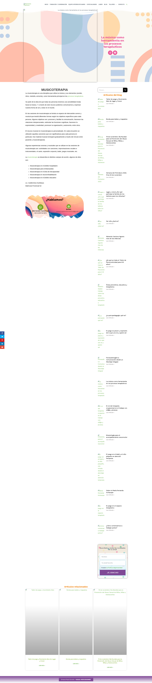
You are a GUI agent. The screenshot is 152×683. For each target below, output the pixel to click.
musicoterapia (32, 157)
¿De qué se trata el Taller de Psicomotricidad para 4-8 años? (116, 262)
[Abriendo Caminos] (40, 207)
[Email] (69, 206)
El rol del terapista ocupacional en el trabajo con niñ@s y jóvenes (116, 408)
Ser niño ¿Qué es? (112, 221)
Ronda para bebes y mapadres (116, 119)
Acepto (111, 567)
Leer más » (42, 665)
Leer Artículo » (110, 103)
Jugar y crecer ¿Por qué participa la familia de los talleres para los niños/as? (115, 194)
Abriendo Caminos (40, 211)
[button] (127, 4)
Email (68, 209)
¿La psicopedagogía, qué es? (116, 315)
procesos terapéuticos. (76, 96)
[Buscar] (125, 90)
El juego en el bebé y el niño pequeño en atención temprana (116, 456)
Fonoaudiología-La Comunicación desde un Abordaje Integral (114, 360)
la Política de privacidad (114, 567)
